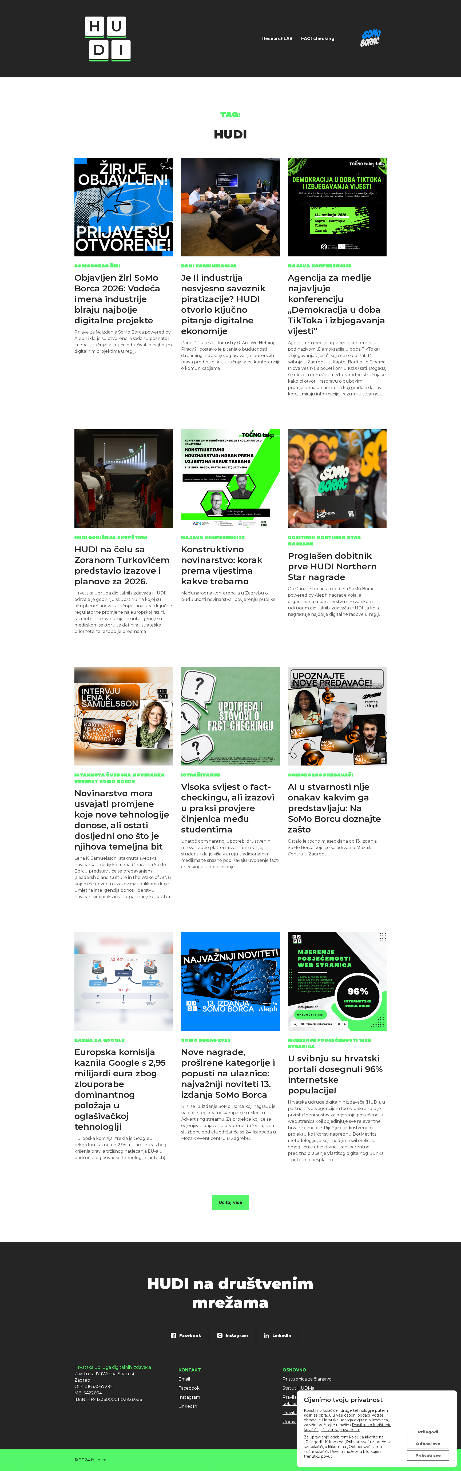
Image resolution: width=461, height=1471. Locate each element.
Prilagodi (428, 1432)
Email (184, 1379)
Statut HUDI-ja (298, 1388)
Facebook (189, 1388)
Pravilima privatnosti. (340, 1429)
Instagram (189, 1397)
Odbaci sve (428, 1443)
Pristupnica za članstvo (307, 1379)
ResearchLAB (277, 38)
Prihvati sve (428, 1455)
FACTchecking (318, 38)
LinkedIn (187, 1406)
